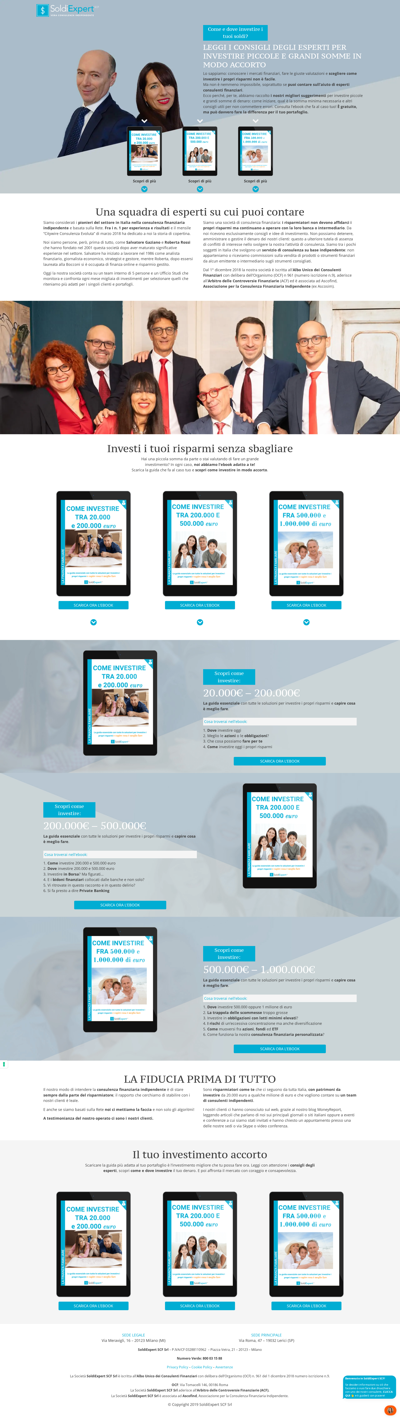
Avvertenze (224, 1367)
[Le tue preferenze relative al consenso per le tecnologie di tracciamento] (4, 1064)
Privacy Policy (177, 1367)
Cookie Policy (201, 1367)
